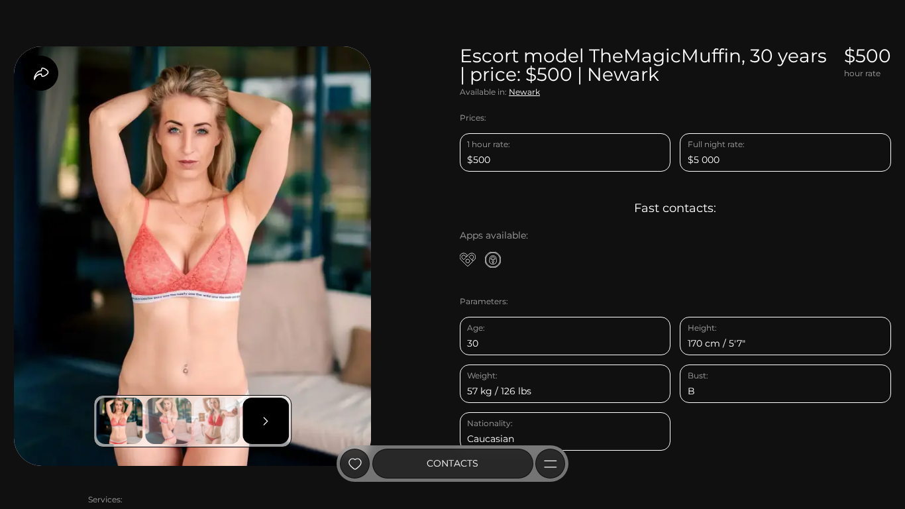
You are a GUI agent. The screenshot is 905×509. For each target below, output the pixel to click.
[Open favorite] (355, 464)
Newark (524, 92)
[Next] (265, 421)
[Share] (40, 73)
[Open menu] (550, 464)
